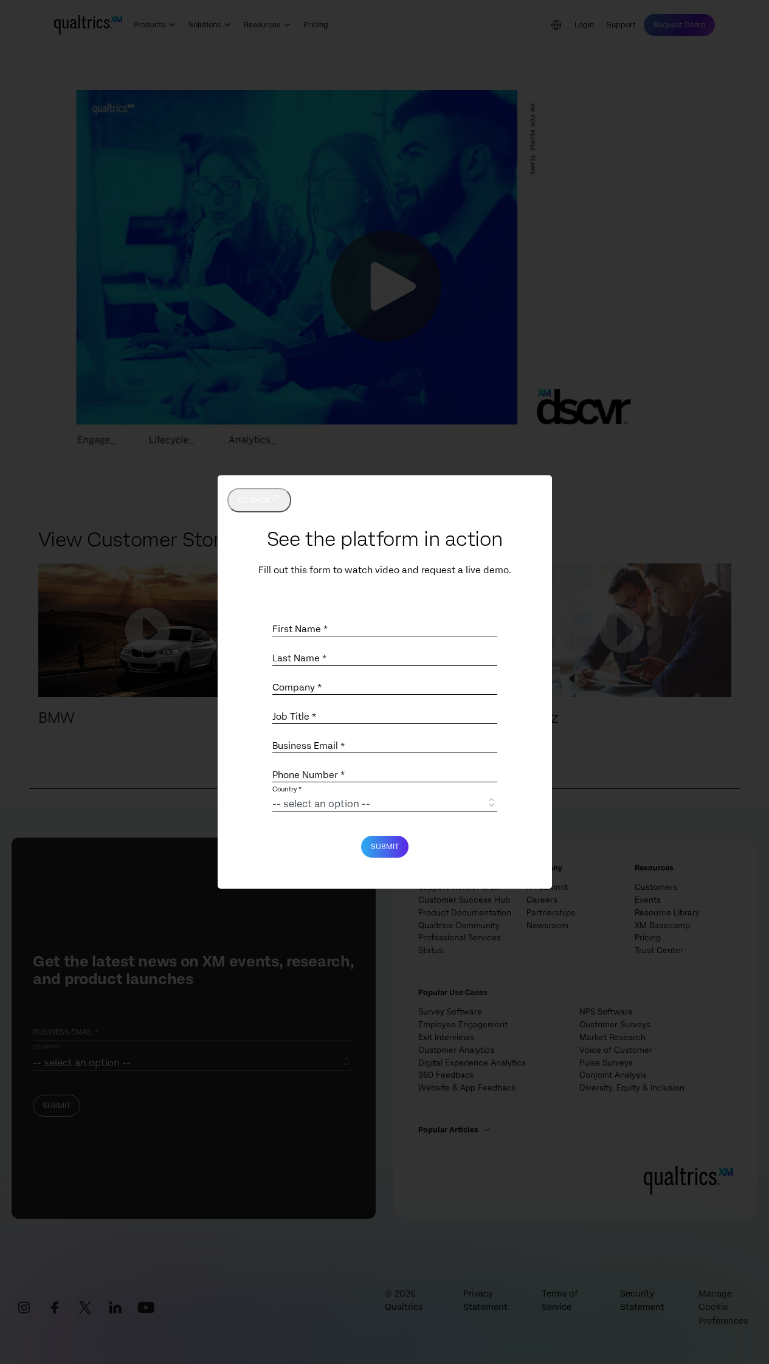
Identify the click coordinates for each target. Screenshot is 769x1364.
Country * (287, 790)
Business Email (308, 746)
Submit (385, 846)
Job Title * (294, 716)
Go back (254, 500)
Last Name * (299, 658)
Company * (297, 687)
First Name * (300, 629)
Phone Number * (308, 775)
